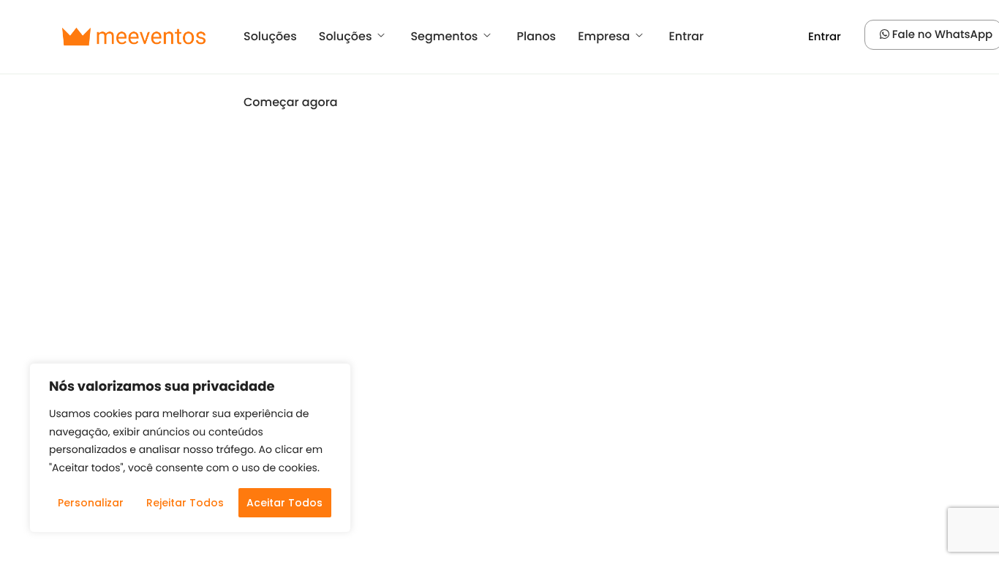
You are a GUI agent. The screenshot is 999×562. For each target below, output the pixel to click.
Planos (536, 36)
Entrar (686, 36)
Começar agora (291, 102)
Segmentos (444, 36)
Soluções (270, 36)
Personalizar (91, 502)
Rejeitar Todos (185, 502)
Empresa (604, 36)
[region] (190, 448)
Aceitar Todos (284, 502)
